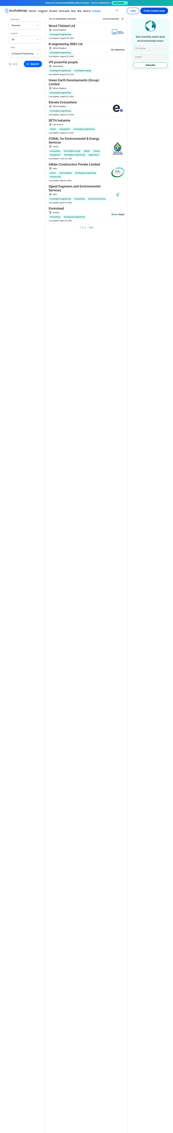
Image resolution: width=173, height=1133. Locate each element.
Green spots (64, 11)
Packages (96, 11)
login (133, 10)
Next (91, 227)
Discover (32, 11)
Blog (79, 11)
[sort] (122, 19)
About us (87, 11)
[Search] (117, 10)
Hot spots (53, 11)
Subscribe (150, 65)
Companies (43, 11)
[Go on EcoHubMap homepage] (16, 10)
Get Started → (120, 3)
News (73, 11)
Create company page (154, 10)
